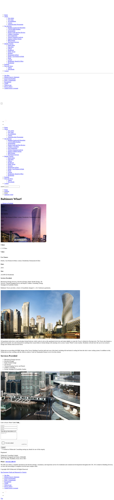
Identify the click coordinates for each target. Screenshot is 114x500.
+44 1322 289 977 (10, 461)
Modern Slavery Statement (11, 77)
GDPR (6, 83)
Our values (11, 18)
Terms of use (7, 85)
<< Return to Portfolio (7, 203)
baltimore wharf (8, 194)
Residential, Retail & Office (15, 61)
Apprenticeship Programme (15, 24)
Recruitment (7, 82)
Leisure (10, 59)
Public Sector (11, 51)
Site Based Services (13, 42)
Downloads (11, 69)
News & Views (8, 66)
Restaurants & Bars (13, 55)
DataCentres (11, 45)
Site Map (6, 75)
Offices (10, 48)
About (6, 16)
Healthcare (11, 50)
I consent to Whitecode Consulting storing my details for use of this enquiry (24, 449)
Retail (9, 58)
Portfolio (6, 64)
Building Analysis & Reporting (16, 27)
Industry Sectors (8, 43)
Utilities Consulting (13, 34)
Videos (10, 67)
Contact (6, 71)
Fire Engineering (12, 35)
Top (2, 498)
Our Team (11, 19)
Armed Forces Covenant (11, 88)
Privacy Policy (8, 86)
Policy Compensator (10, 80)
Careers (10, 23)
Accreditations (12, 21)
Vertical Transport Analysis (15, 37)
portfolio (6, 191)
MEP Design (11, 40)
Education (11, 47)
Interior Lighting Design (14, 39)
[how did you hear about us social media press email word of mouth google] (8, 431)
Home (6, 15)
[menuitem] (58, 127)
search (2, 186)
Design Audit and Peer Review (16, 32)
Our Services (8, 26)
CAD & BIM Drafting (14, 29)
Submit (3, 447)
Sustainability (11, 31)
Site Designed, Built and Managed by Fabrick (13, 472)
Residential (11, 63)
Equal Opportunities (10, 78)
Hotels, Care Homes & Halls (16, 56)
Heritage (10, 53)
